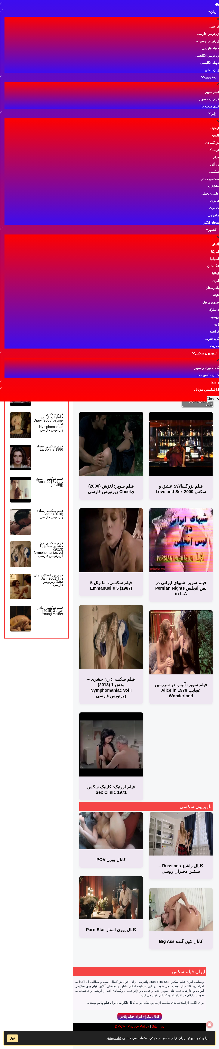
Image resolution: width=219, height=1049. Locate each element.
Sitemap (158, 1026)
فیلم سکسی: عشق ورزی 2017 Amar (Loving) (49, 482)
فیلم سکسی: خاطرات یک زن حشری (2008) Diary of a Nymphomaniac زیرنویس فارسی (48, 422)
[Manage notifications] (209, 1024)
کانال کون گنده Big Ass (181, 941)
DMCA (120, 1026)
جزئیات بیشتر (115, 1038)
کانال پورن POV (111, 859)
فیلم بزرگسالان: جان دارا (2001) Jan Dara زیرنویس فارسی (48, 580)
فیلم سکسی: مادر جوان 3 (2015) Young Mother (50, 611)
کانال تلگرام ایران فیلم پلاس (140, 1016)
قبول (13, 1038)
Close (211, 399)
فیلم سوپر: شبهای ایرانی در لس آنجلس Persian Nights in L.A (181, 588)
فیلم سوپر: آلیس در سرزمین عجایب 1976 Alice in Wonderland (181, 690)
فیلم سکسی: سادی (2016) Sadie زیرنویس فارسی (49, 514)
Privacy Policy (138, 1026)
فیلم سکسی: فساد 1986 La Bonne (50, 447)
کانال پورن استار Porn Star (111, 929)
